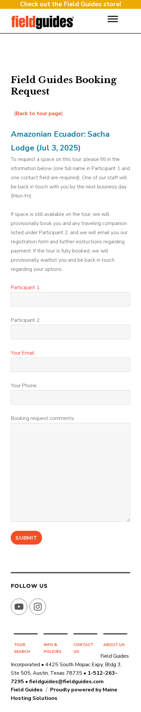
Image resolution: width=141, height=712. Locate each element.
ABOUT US (114, 644)
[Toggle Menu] (113, 19)
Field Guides (27, 689)
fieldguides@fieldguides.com (66, 681)
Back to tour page (38, 113)
